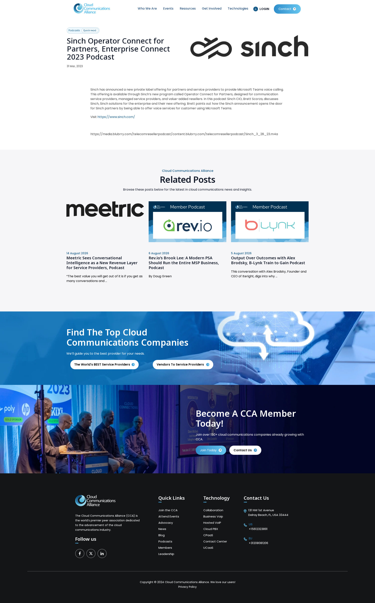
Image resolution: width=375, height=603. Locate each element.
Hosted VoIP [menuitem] (212, 523)
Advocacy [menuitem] (165, 523)
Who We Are (147, 8)
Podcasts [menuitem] (165, 541)
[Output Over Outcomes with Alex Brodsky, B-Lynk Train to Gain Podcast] (270, 241)
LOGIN (264, 9)
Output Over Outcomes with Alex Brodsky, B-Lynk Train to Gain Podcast (268, 260)
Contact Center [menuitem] (215, 541)
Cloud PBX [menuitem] (210, 529)
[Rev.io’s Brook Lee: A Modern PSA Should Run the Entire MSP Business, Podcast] (187, 241)
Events (168, 8)
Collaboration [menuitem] (213, 510)
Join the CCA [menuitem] (168, 510)
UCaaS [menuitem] (208, 548)
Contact (285, 9)
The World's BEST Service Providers (102, 364)
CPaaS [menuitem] (208, 535)
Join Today (208, 450)
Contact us (243, 450)
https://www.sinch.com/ (116, 117)
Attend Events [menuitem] (168, 516)
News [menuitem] (162, 529)
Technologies (238, 8)
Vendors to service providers (181, 364)
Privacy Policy (187, 587)
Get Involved (211, 8)
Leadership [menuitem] (166, 554)
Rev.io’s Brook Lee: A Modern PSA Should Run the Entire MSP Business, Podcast (184, 262)
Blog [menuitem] (161, 535)
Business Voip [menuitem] (213, 516)
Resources (188, 8)
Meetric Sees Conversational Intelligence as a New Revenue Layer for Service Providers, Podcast (102, 262)
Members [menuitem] (165, 548)
